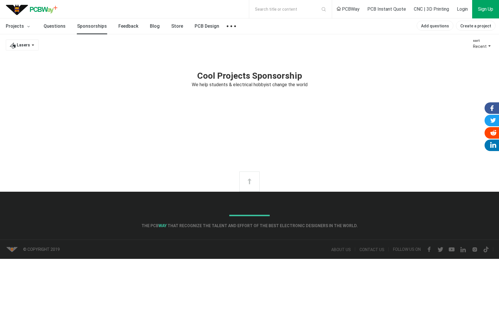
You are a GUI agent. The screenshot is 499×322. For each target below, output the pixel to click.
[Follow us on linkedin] (463, 249)
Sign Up (485, 9)
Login (462, 9)
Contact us (372, 249)
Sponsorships (92, 26)
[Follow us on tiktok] (486, 249)
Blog (155, 26)
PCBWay (350, 9)
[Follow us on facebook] (429, 249)
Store (177, 26)
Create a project (475, 26)
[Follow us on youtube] (452, 249)
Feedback (128, 26)
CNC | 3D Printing (431, 9)
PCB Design (207, 26)
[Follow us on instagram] (475, 249)
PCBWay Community (33, 9)
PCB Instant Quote (386, 9)
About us (341, 249)
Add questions (435, 26)
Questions (55, 26)
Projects (15, 26)
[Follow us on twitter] (440, 249)
